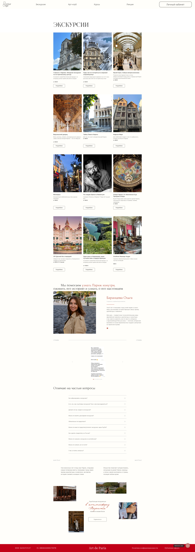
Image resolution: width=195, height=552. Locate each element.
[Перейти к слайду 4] (97, 379)
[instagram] (107, 328)
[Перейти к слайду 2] (94, 379)
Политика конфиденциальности (145, 548)
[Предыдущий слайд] (72, 361)
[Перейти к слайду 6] (100, 379)
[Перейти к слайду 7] (101, 379)
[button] (67, 58)
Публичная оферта (172, 548)
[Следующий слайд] (122, 361)
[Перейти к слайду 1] (93, 379)
